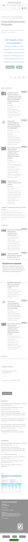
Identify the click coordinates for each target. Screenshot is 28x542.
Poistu (14, 536)
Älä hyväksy (6, 536)
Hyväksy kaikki (14, 540)
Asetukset (22, 536)
